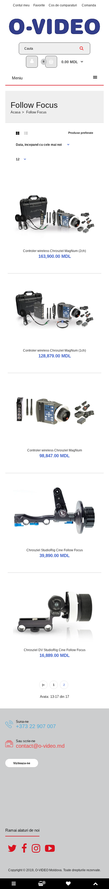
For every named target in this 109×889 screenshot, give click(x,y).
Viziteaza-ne (21, 763)
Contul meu (21, 5)
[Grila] (17, 133)
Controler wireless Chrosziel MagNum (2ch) (54, 251)
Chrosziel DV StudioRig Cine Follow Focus (54, 650)
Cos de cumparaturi (63, 5)
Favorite (39, 5)
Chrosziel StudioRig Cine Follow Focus (54, 550)
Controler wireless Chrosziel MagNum (54, 450)
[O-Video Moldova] (54, 34)
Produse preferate (80, 132)
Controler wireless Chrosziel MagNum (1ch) (54, 350)
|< (43, 684)
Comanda (89, 5)
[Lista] (26, 133)
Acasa (15, 112)
